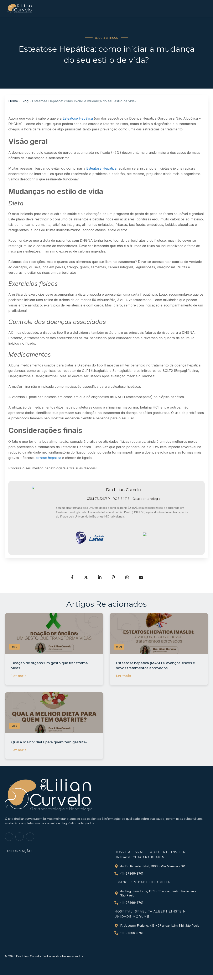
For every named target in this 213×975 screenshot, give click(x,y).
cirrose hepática (48, 458)
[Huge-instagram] (19, 836)
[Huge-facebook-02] (9, 836)
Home (13, 101)
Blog (24, 101)
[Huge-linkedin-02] (30, 836)
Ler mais (18, 675)
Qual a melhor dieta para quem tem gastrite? (49, 742)
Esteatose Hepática (78, 118)
